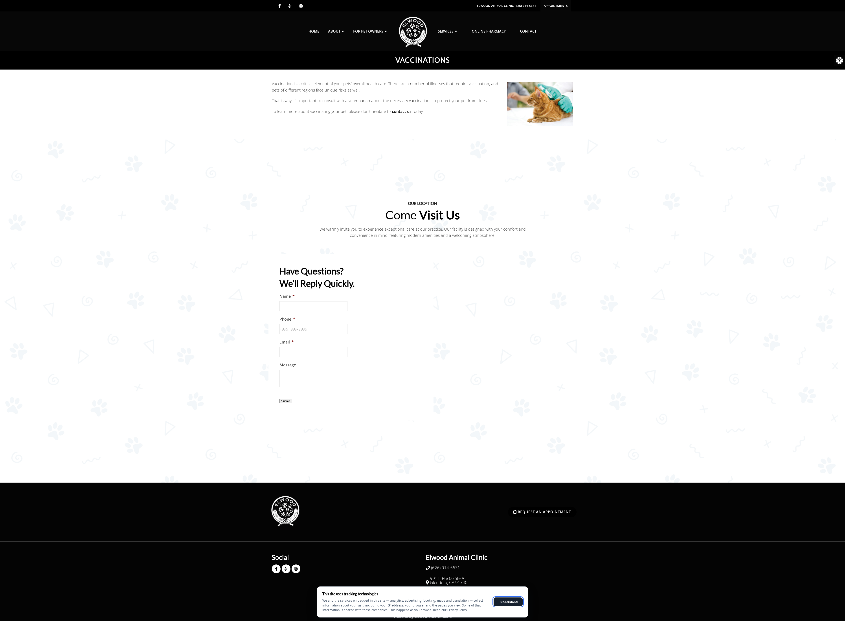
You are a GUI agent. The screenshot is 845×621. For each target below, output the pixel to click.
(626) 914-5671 (525, 6)
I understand (508, 602)
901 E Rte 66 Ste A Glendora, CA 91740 (448, 580)
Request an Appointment (544, 511)
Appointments (556, 6)
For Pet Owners (368, 31)
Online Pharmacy (489, 31)
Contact (528, 31)
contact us (401, 111)
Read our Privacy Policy (450, 610)
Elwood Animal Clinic (496, 6)
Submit (285, 401)
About (334, 31)
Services (446, 31)
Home (314, 31)
